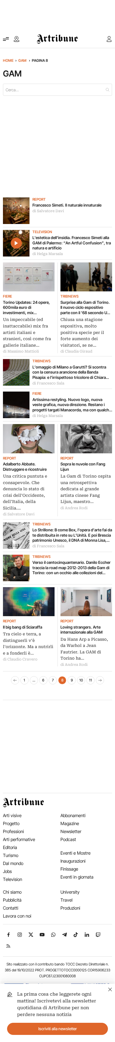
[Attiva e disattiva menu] (6, 39)
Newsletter (70, 831)
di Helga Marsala (47, 254)
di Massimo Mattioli (21, 351)
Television (42, 232)
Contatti (10, 908)
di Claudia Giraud (76, 351)
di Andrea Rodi (74, 508)
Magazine (69, 823)
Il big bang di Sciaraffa (22, 627)
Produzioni (70, 908)
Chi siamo (12, 892)
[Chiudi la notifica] (110, 989)
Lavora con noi (17, 916)
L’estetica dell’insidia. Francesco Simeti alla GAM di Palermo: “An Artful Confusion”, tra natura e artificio (71, 242)
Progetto (11, 823)
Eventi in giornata (76, 877)
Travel (66, 900)
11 (90, 680)
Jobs (7, 871)
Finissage (69, 869)
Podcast (68, 839)
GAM (22, 60)
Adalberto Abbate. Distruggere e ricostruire (25, 467)
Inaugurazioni (73, 861)
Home (8, 60)
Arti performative (19, 839)
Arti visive (12, 815)
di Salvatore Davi (48, 211)
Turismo (10, 855)
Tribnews (69, 296)
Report (39, 199)
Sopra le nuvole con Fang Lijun (82, 467)
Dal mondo (13, 863)
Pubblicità (12, 900)
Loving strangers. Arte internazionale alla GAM (81, 630)
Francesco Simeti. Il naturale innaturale (66, 205)
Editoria (10, 847)
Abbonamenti (73, 815)
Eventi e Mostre (75, 853)
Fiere (7, 296)
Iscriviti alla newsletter (57, 1028)
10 (81, 680)
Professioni (13, 831)
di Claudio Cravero (20, 659)
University (70, 892)
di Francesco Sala (48, 383)
